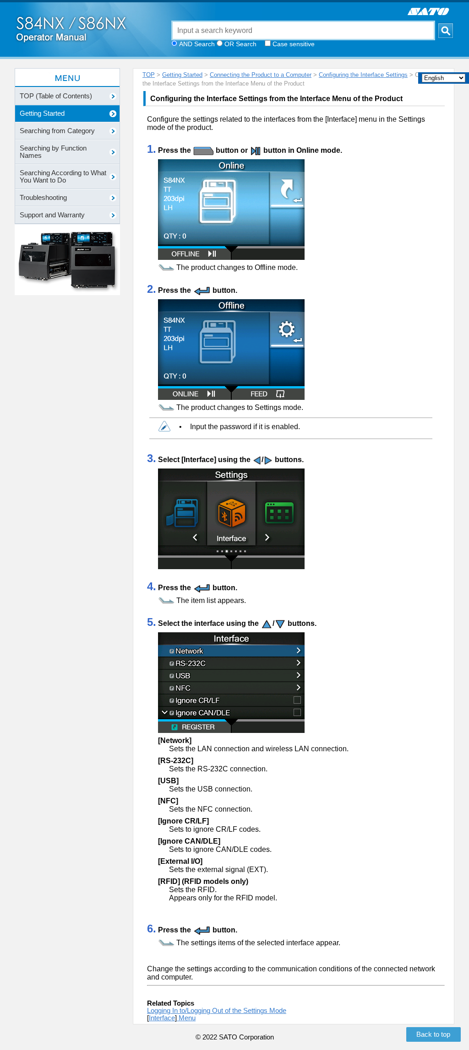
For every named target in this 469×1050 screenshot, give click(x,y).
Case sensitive (294, 44)
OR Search (240, 44)
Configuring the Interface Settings (363, 74)
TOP (148, 74)
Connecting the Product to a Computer (260, 74)
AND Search (197, 44)
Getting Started (182, 74)
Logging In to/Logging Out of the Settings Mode (216, 1010)
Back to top (433, 1034)
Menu (186, 1018)
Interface (162, 1018)
